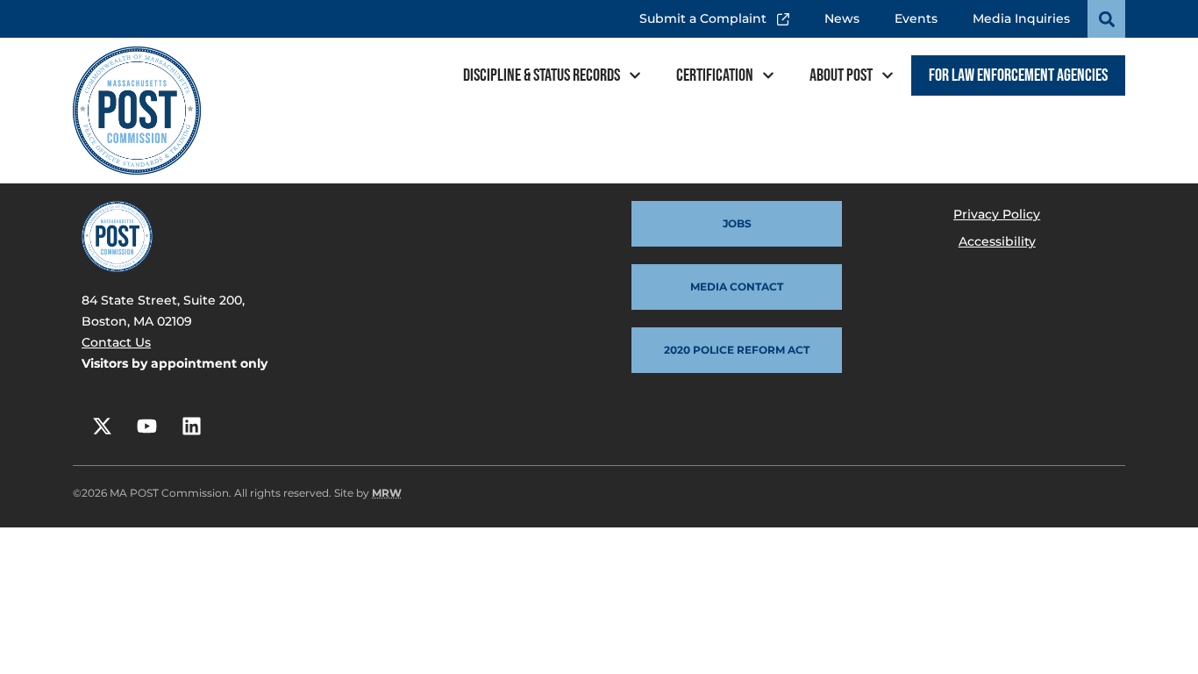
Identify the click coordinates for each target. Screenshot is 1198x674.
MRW (387, 492)
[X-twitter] (102, 425)
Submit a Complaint (707, 13)
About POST (841, 75)
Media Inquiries (1021, 18)
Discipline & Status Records (541, 75)
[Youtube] (146, 425)
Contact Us (116, 342)
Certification (714, 75)
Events (916, 18)
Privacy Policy (996, 214)
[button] (1106, 19)
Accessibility (997, 241)
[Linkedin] (191, 425)
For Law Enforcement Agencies (1018, 75)
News (841, 18)
